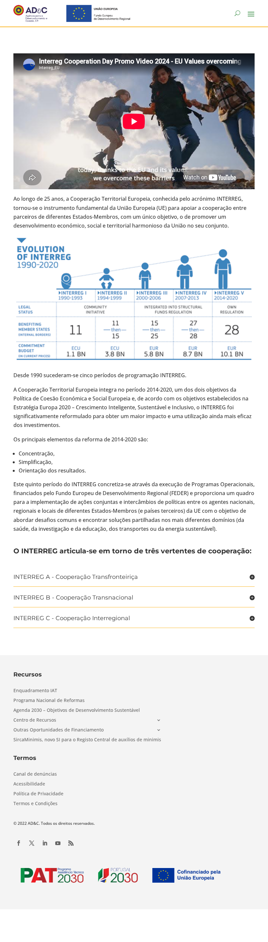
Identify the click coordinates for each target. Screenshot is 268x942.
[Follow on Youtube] (58, 843)
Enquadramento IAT (35, 690)
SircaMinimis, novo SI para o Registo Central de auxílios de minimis (87, 740)
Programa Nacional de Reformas (49, 700)
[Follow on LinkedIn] (45, 843)
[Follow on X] (31, 843)
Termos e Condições (35, 803)
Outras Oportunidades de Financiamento (58, 730)
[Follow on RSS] (71, 843)
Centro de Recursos (34, 720)
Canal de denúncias (35, 774)
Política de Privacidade (38, 794)
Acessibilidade (29, 784)
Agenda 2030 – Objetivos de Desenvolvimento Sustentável (76, 710)
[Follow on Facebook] (18, 843)
